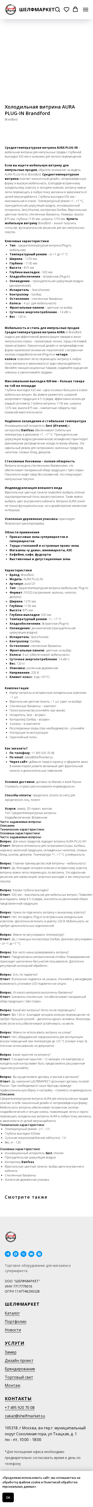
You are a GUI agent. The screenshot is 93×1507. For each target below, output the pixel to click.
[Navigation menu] (85, 9)
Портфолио (15, 1321)
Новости (13, 1329)
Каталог (12, 1313)
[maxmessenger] (16, 1254)
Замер (10, 1352)
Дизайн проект (19, 1360)
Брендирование (20, 1368)
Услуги (14, 1343)
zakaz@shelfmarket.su (25, 1416)
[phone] (23, 1254)
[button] (57, 9)
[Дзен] (39, 1254)
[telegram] (8, 1254)
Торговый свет (19, 1377)
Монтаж (12, 1385)
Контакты (18, 1398)
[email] (31, 1254)
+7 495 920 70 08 (20, 1407)
